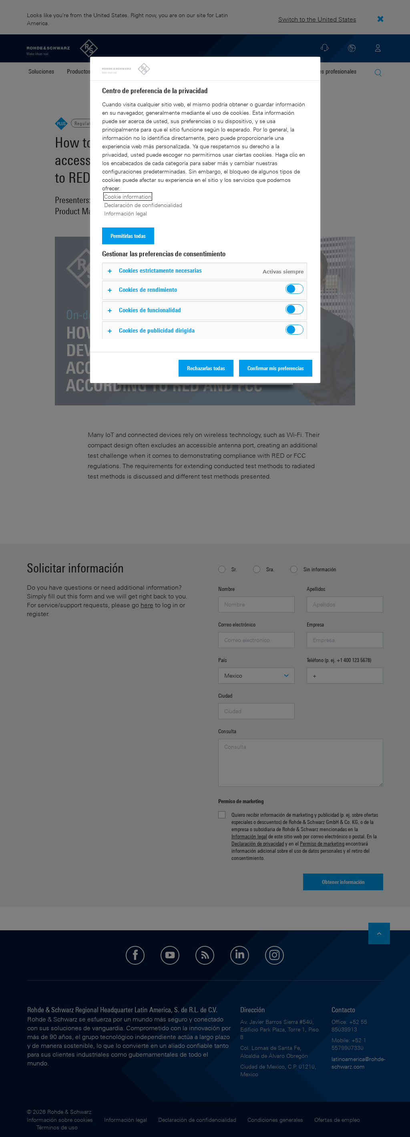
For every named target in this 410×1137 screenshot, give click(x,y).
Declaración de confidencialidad (143, 204)
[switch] (294, 289)
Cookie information (127, 196)
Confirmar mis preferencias (275, 368)
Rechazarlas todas (206, 368)
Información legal (125, 213)
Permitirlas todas (128, 235)
